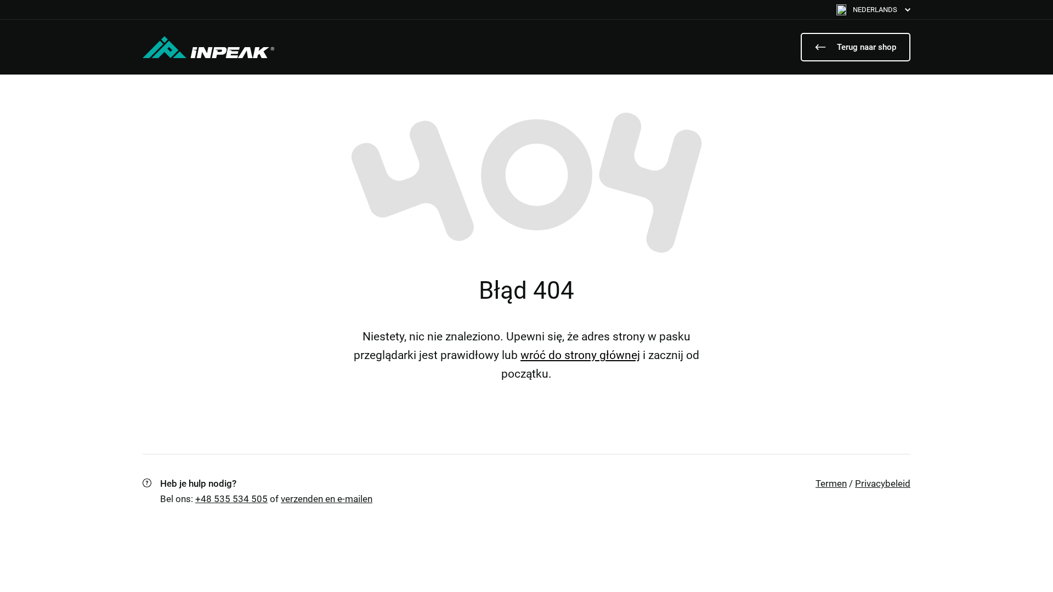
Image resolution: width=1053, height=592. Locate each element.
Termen (831, 483)
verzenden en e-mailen (326, 498)
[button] (873, 9)
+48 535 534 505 (231, 498)
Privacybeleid (882, 483)
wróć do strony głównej (580, 355)
